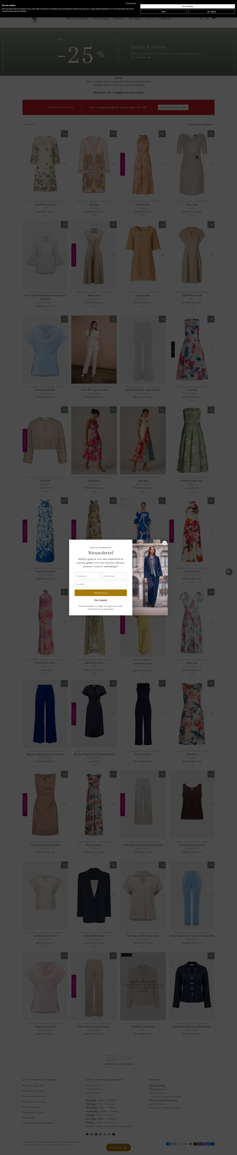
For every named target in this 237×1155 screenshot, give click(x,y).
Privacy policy (131, 3)
